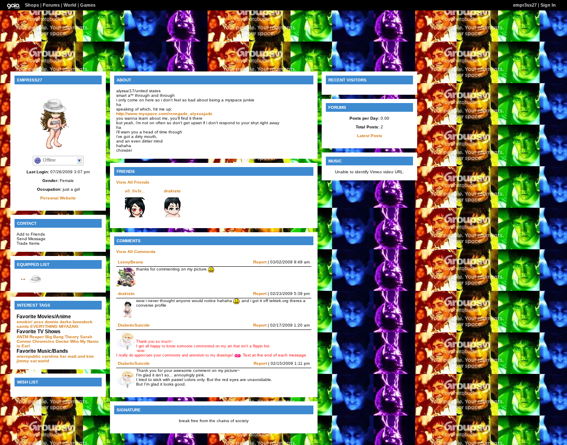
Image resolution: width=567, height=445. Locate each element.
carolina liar (54, 356)
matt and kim (81, 356)
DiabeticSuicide (134, 325)
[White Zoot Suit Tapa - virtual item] (35, 284)
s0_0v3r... (135, 191)
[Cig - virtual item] (23, 284)
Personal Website (58, 198)
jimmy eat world (33, 361)
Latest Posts (369, 135)
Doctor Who (67, 341)
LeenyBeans (130, 262)
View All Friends (132, 182)
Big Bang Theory (62, 336)
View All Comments (136, 251)
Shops (32, 4)
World (70, 4)
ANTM (22, 336)
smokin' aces (30, 322)
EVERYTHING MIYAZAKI (54, 326)
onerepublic (29, 356)
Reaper (36, 336)
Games (87, 4)
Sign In (548, 4)
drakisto (172, 191)
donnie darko (58, 322)
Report (259, 262)
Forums (51, 4)
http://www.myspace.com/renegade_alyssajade (164, 113)
